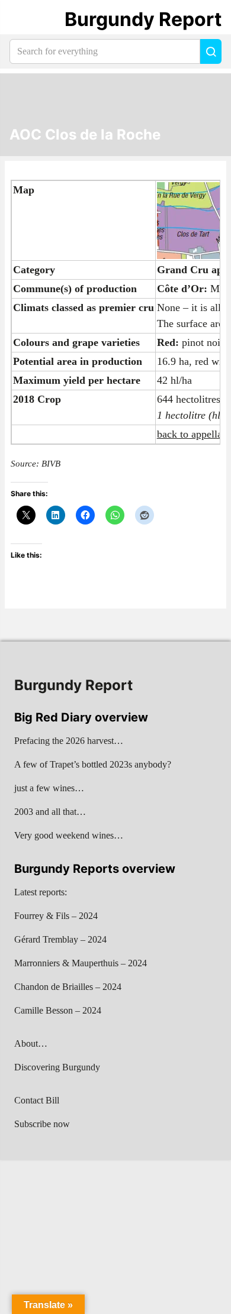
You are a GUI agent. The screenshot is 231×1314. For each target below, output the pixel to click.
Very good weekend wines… (68, 835)
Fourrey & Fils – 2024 (56, 916)
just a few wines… (49, 788)
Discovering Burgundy (57, 1067)
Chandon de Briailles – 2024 (67, 987)
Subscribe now (42, 1124)
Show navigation (24, 19)
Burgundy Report (143, 19)
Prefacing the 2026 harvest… (68, 741)
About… (30, 1043)
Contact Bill (36, 1100)
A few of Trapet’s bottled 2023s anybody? (92, 764)
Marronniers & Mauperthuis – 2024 (80, 963)
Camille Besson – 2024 (57, 1010)
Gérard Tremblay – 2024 (60, 939)
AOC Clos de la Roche (85, 135)
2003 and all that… (50, 812)
